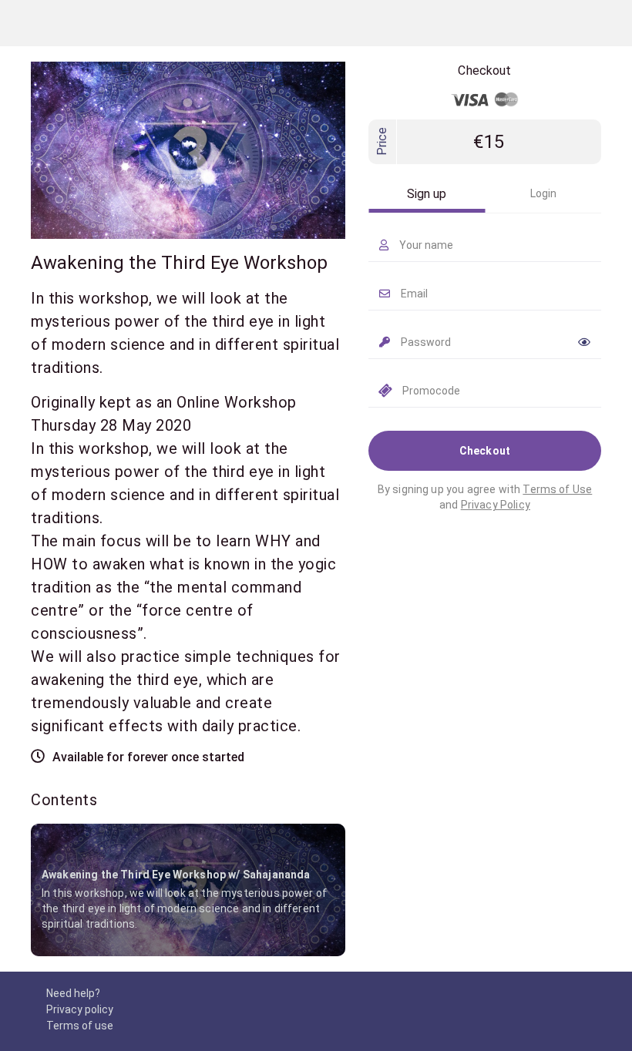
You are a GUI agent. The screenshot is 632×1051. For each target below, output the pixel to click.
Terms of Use (557, 489)
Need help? (73, 993)
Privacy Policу (495, 505)
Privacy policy (79, 1009)
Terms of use (79, 1025)
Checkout (484, 451)
